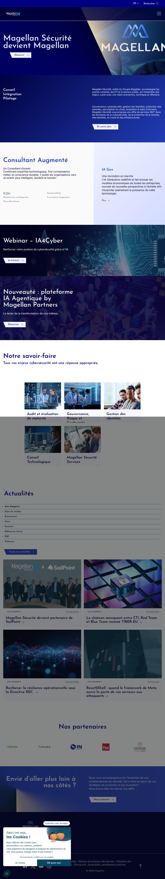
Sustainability (54, 193)
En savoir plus (104, 126)
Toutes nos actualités (19, 552)
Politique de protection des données (96, 861)
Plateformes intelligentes (15, 197)
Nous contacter (101, 799)
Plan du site (80, 864)
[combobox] (136, 3)
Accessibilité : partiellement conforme (107, 864)
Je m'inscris (13, 260)
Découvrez (13, 324)
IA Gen (6, 193)
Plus (104, 200)
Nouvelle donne (11, 201)
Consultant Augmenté (58, 197)
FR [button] (134, 3)
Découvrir (19, 55)
